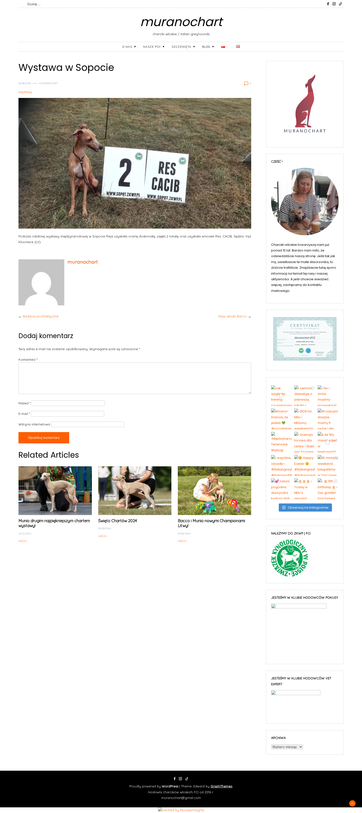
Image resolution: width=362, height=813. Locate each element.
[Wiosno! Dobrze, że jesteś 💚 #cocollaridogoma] (281, 418)
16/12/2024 (24, 533)
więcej (22, 540)
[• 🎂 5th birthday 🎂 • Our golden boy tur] (328, 488)
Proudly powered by (153, 786)
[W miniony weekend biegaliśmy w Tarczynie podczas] (328, 465)
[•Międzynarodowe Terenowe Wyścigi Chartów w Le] (281, 442)
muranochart (181, 22)
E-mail (24, 414)
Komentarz (27, 359)
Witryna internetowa (34, 424)
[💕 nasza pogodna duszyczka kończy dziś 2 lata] (281, 488)
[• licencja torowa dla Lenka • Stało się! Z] (304, 442)
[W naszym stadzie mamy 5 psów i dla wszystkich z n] (328, 418)
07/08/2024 (184, 533)
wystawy (25, 92)
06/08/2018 (24, 83)
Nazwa (24, 403)
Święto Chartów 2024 (117, 520)
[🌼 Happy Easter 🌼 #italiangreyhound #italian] (304, 465)
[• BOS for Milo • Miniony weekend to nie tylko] (304, 418)
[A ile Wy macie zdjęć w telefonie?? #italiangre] (328, 442)
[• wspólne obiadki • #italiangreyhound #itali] (281, 465)
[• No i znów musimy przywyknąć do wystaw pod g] (328, 395)
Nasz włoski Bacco (232, 316)
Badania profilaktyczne (41, 316)
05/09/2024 (104, 528)
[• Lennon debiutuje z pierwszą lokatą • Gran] (304, 395)
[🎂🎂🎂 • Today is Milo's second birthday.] (304, 488)
